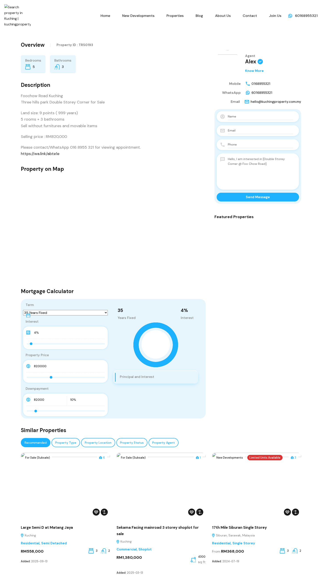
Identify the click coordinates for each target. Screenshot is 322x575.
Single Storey (243, 543)
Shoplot (145, 549)
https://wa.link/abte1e (40, 153)
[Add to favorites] (96, 512)
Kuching (30, 535)
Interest (32, 321)
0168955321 (260, 84)
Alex (250, 61)
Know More (254, 71)
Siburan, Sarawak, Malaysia (235, 535)
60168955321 (306, 15)
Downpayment (37, 388)
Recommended (36, 443)
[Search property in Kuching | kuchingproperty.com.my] (17, 15)
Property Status (132, 443)
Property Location (98, 443)
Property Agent (163, 443)
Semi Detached (54, 543)
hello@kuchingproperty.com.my (276, 102)
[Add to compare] (104, 512)
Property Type (65, 443)
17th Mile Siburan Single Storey (239, 527)
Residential (30, 543)
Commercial (127, 549)
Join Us (275, 15)
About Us (223, 15)
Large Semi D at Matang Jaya (47, 527)
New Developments (138, 15)
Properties (175, 15)
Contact (250, 15)
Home (105, 15)
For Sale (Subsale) (37, 457)
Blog (199, 15)
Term (30, 305)
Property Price (37, 355)
